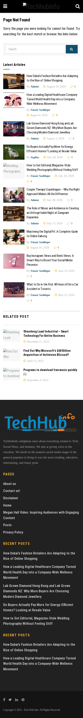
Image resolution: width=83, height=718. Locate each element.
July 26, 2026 (66, 175)
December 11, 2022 (37, 341)
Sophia (35, 157)
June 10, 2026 (66, 270)
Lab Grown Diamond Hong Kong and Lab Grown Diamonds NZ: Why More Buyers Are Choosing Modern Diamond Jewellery (52, 127)
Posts (7, 525)
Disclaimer (10, 498)
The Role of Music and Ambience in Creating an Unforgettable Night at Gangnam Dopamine (53, 212)
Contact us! (11, 491)
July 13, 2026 (54, 223)
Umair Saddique (40, 109)
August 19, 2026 (56, 86)
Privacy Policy (13, 532)
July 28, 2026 (54, 157)
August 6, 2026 (39, 115)
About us (9, 484)
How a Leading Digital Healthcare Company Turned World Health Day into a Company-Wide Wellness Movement (52, 99)
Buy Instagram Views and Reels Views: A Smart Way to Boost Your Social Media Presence (50, 260)
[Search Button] (72, 49)
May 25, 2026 (66, 295)
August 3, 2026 (55, 138)
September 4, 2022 (37, 380)
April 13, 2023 (35, 360)
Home (7, 505)
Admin (35, 86)
